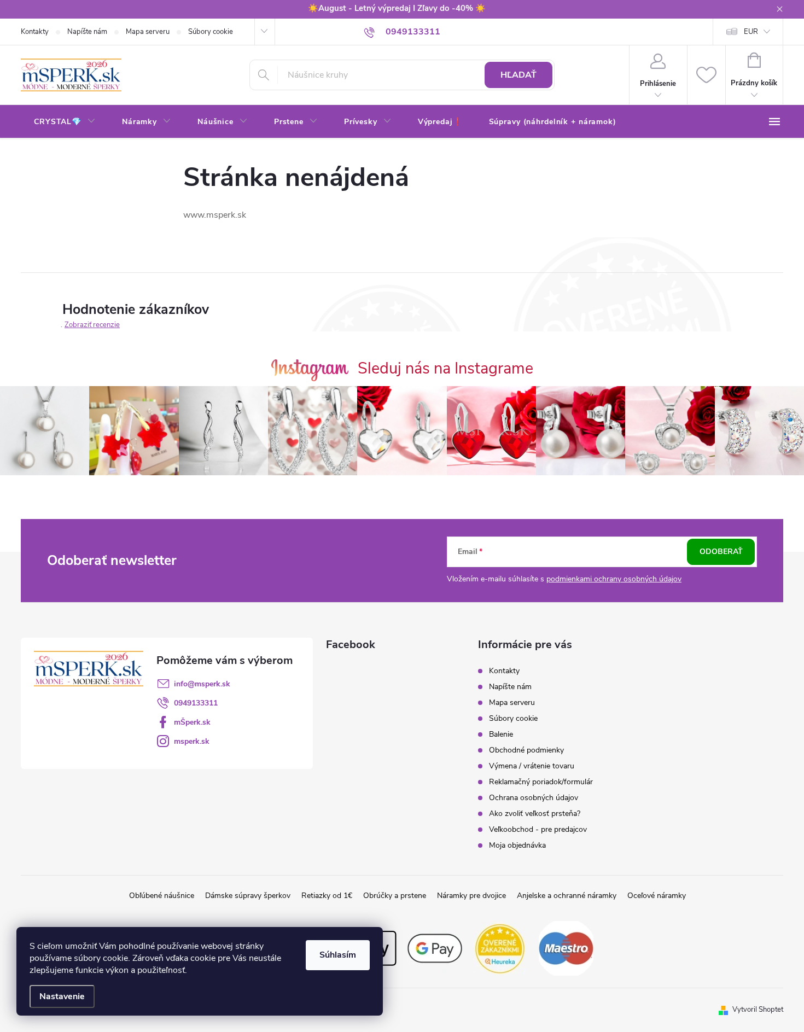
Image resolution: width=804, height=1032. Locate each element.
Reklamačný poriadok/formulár (541, 782)
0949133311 (196, 703)
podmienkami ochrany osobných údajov (613, 579)
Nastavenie (62, 996)
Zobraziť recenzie (92, 325)
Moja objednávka (517, 845)
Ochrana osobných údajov (533, 797)
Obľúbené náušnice (161, 895)
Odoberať (721, 551)
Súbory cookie (210, 32)
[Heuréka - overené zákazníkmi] (500, 948)
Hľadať (518, 75)
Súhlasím (337, 955)
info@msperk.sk (202, 684)
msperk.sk (191, 741)
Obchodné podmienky (526, 750)
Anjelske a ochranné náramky (566, 895)
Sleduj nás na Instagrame (445, 368)
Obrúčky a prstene (394, 895)
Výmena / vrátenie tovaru (531, 766)
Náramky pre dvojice (471, 895)
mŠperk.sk (192, 722)
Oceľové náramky (656, 895)
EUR (751, 32)
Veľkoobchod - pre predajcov (538, 829)
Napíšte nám (87, 32)
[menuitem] (65, 122)
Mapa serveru (148, 32)
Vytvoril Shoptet (757, 1009)
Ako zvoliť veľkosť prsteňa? (534, 813)
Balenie (501, 734)
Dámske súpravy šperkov (247, 895)
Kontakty (35, 32)
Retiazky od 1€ (326, 895)
